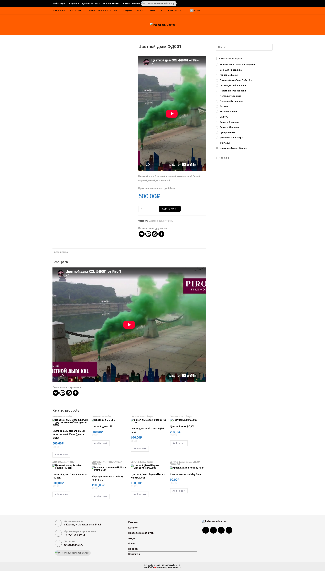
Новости (133, 548)
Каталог (133, 527)
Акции (131, 538)
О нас (131, 543)
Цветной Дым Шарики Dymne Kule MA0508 (148, 476)
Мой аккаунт (58, 3)
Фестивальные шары (231, 137)
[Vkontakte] (142, 234)
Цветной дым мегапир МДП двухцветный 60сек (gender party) (68, 434)
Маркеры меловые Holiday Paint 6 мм (107, 478)
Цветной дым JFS (102, 426)
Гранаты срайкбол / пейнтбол (236, 80)
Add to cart (170, 209)
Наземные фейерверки (233, 90)
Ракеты (224, 106)
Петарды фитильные (231, 101)
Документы (73, 3)
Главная (133, 522)
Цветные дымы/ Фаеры (161, 221)
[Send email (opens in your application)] (266, 3)
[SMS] (148, 234)
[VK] (221, 530)
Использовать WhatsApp (161, 3)
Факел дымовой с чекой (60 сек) (147, 430)
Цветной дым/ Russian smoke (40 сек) (69, 476)
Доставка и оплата (91, 3)
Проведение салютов (141, 533)
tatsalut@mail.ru (73, 545)
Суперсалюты (227, 132)
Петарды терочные (230, 96)
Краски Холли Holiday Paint (186, 474)
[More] (161, 234)
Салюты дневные (230, 127)
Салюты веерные (229, 122)
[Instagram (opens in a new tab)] (258, 3)
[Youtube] (229, 530)
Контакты (134, 554)
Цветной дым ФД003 (182, 426)
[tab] (61, 252)
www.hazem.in (174, 567)
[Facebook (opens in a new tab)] (249, 3)
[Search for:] (244, 47)
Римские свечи (228, 111)
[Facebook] (205, 530)
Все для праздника (231, 70)
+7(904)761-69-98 (131, 3)
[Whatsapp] (155, 234)
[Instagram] (213, 530)
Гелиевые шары (229, 75)
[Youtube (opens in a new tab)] (263, 3)
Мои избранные (111, 3)
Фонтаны (225, 143)
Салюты (224, 117)
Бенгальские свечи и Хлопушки (237, 64)
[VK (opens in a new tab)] (254, 3)
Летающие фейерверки (233, 85)
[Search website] (269, 11)
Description (61, 252)
